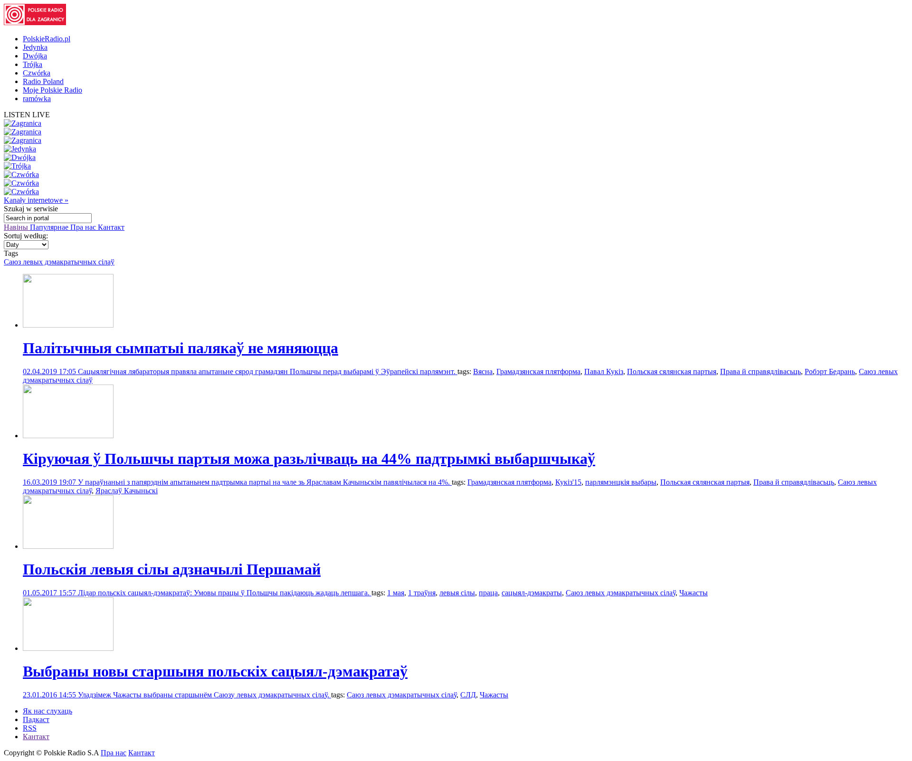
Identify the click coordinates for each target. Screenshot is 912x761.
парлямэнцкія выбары (620, 482)
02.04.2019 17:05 (50, 371)
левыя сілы (457, 593)
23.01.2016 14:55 (50, 695)
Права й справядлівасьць (760, 371)
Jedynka (35, 47)
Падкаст (36, 719)
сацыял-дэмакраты (532, 593)
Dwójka (35, 56)
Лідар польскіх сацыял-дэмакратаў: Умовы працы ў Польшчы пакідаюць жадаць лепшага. (224, 593)
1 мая (395, 593)
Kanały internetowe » (36, 200)
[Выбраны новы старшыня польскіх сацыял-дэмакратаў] (68, 648)
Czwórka (36, 73)
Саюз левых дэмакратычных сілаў (59, 262)
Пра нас (84, 227)
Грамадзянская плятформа (538, 371)
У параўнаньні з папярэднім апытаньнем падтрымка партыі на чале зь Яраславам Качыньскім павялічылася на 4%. (265, 482)
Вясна (483, 371)
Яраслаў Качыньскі (126, 491)
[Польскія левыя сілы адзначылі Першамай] (68, 546)
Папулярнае (50, 227)
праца (488, 593)
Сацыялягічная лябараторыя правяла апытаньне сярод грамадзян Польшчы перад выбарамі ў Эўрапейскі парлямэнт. (267, 371)
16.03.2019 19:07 (50, 482)
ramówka (37, 98)
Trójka (32, 64)
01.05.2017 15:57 (50, 593)
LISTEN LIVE (27, 115)
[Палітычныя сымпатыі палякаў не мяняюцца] (68, 325)
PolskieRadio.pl (46, 39)
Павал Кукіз (603, 371)
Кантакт (111, 227)
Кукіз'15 (568, 482)
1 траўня (422, 593)
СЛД (468, 695)
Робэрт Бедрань (830, 371)
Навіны (17, 227)
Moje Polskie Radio (52, 90)
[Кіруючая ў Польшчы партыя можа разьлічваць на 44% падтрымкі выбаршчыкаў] (68, 436)
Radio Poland (43, 81)
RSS (30, 728)
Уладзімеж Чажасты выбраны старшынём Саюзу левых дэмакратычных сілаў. (204, 695)
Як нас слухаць (47, 711)
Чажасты (693, 593)
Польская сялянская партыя (671, 371)
